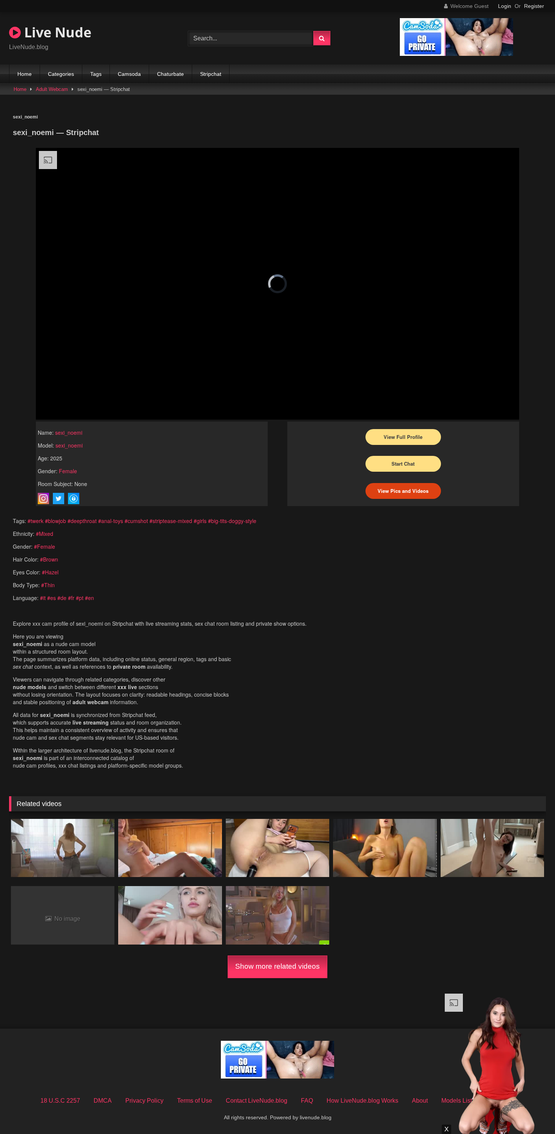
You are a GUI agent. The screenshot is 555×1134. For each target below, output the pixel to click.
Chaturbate (170, 74)
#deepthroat (82, 521)
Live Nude (56, 32)
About (420, 1100)
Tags (96, 74)
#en (89, 598)
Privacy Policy (144, 1100)
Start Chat (403, 463)
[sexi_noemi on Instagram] (43, 498)
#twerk (35, 521)
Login (504, 6)
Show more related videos (277, 966)
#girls (200, 521)
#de (61, 598)
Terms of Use (194, 1100)
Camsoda (129, 74)
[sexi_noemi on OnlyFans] (73, 498)
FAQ (307, 1100)
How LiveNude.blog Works (362, 1100)
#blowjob (55, 521)
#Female (44, 546)
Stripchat (210, 74)
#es (51, 598)
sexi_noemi (68, 432)
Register (534, 6)
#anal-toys (110, 521)
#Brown (49, 559)
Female (68, 471)
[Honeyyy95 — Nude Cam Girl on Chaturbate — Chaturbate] (170, 848)
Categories (61, 74)
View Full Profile (403, 436)
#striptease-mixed (171, 521)
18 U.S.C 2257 (60, 1100)
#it (43, 598)
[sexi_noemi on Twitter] (58, 498)
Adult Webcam (52, 89)
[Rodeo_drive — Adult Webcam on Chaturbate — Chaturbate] (277, 915)
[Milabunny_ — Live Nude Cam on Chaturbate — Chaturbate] (170, 915)
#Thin (48, 585)
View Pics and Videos (403, 490)
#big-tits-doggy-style (232, 521)
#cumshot (136, 521)
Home (24, 74)
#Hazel (50, 572)
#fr (71, 598)
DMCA (103, 1100)
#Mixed (44, 533)
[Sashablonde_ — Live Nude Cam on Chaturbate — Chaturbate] (62, 848)
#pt (79, 598)
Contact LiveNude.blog (256, 1100)
